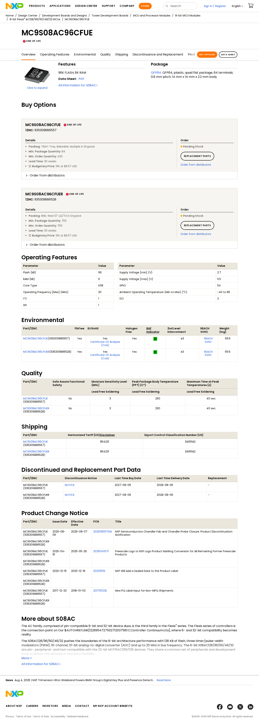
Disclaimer (107, 435)
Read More (164, 680)
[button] (237, 6)
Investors (50, 706)
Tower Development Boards (110, 15)
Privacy (10, 716)
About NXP (14, 706)
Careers (32, 706)
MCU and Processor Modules (151, 15)
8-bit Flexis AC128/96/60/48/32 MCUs (35, 19)
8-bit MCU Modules (187, 15)
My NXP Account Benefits (113, 706)
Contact (82, 706)
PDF (81, 79)
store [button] (145, 6)
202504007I (101, 551)
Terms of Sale (41, 716)
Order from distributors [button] (47, 175)
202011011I (99, 571)
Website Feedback (77, 716)
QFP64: (156, 72)
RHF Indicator (152, 330)
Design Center (27, 15)
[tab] (129, 175)
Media (66, 706)
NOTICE (70, 485)
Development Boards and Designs (64, 15)
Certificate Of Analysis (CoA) (105, 343)
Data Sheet (228, 54)
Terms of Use (23, 716)
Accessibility (58, 716)
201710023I (100, 591)
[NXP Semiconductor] (14, 6)
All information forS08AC (77, 85)
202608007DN (102, 531)
